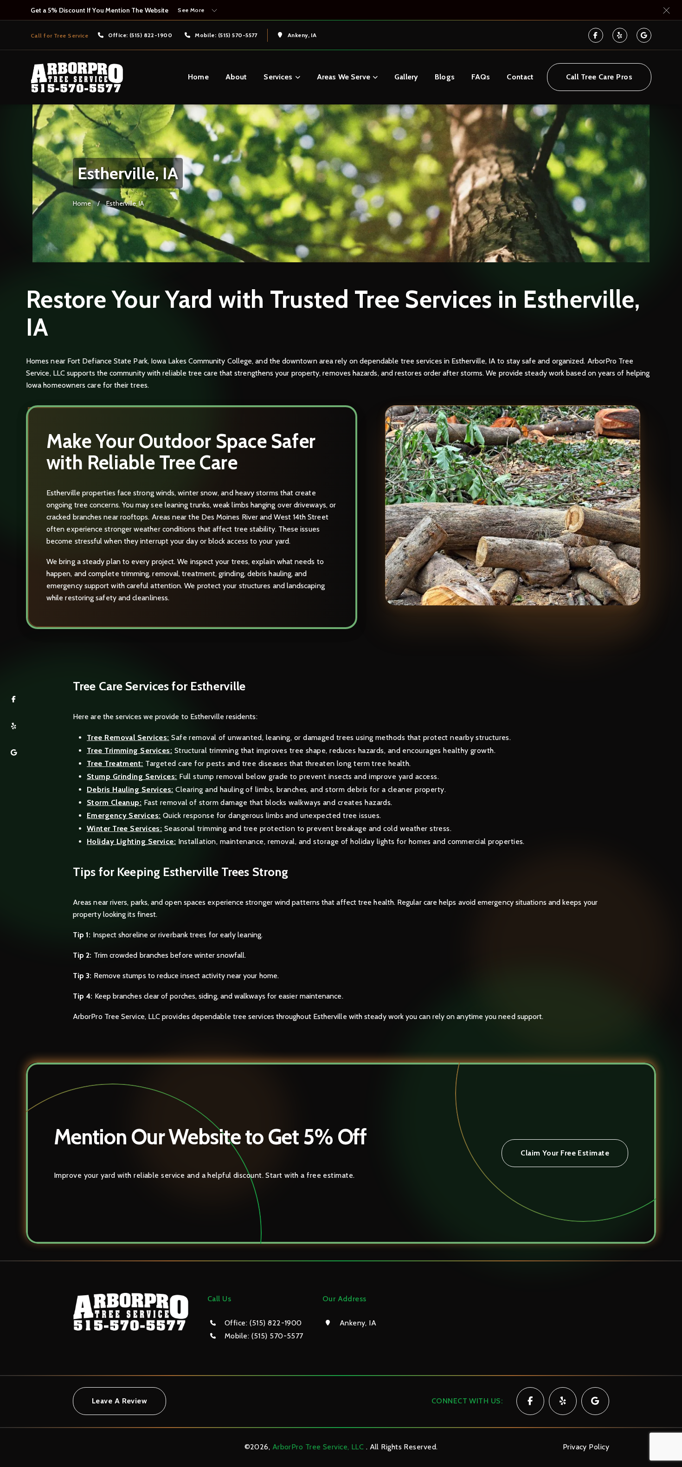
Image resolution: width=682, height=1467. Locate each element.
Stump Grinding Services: (132, 776)
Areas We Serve (343, 76)
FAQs (480, 76)
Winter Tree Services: (124, 828)
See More (191, 9)
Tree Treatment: (115, 763)
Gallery (406, 76)
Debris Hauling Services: (130, 789)
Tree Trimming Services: (129, 750)
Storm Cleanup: (114, 802)
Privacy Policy (586, 1446)
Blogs (445, 76)
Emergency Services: (124, 815)
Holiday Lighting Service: (131, 841)
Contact (520, 76)
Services (278, 76)
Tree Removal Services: (128, 737)
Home (198, 76)
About (236, 76)
